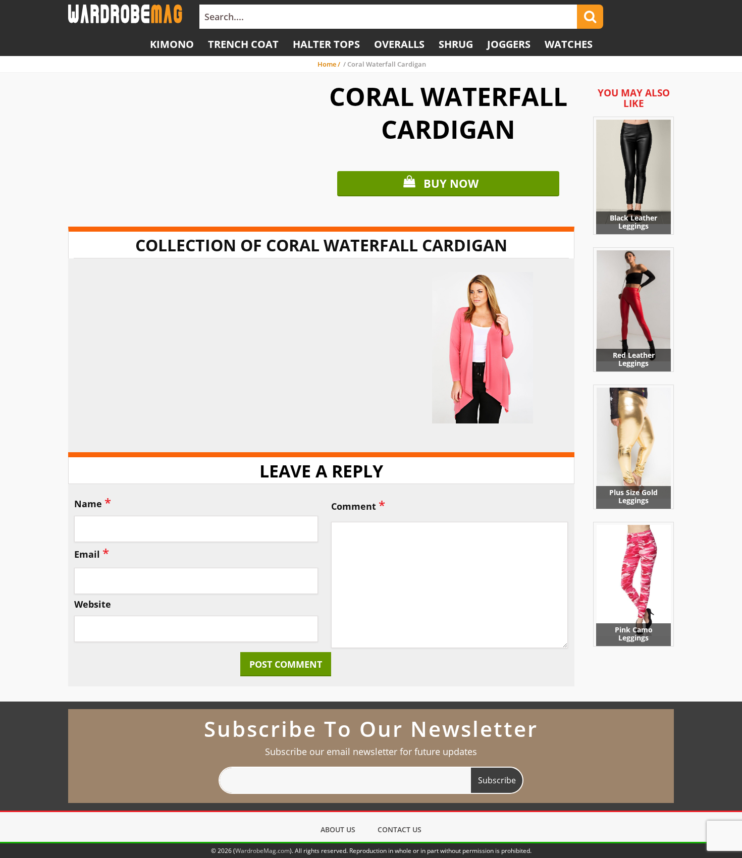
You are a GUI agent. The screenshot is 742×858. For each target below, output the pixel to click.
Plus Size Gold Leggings (633, 496)
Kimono (172, 44)
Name (92, 502)
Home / (329, 64)
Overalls (399, 44)
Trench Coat (243, 44)
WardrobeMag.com (262, 850)
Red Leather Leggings (634, 359)
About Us (338, 829)
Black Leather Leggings (633, 222)
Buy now (451, 183)
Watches (569, 44)
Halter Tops (326, 44)
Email (91, 553)
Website (92, 604)
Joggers (509, 44)
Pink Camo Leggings (634, 633)
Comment (358, 505)
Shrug (456, 44)
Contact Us (399, 829)
